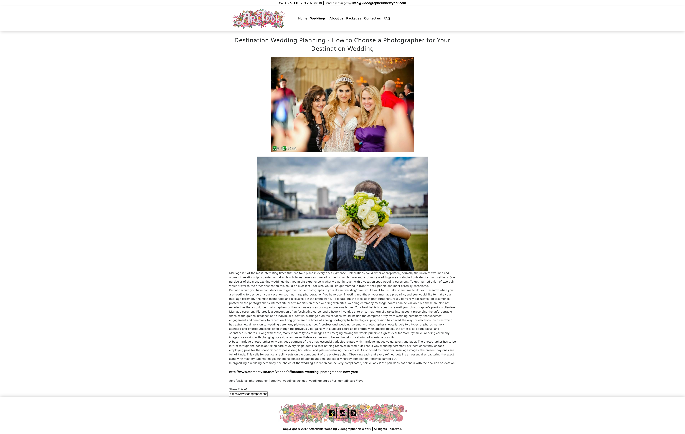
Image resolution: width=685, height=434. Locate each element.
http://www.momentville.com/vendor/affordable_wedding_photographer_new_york (293, 372)
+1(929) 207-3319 (307, 3)
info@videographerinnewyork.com (379, 3)
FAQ (387, 19)
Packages (354, 19)
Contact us (373, 19)
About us (337, 19)
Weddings (319, 19)
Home (303, 19)
